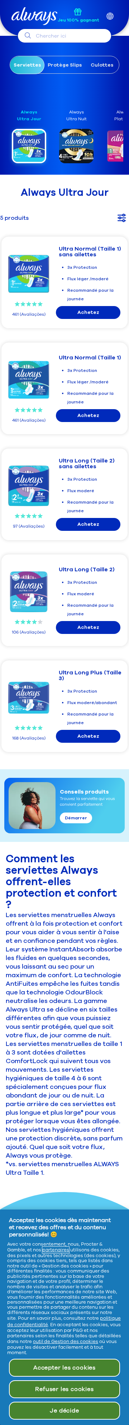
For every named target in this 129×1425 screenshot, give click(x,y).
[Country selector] (110, 16)
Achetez (88, 312)
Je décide (64, 1411)
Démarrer (76, 818)
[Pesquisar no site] (28, 35)
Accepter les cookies (64, 1368)
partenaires (55, 1250)
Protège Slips (65, 65)
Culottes (102, 65)
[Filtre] (122, 217)
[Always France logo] (34, 16)
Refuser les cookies (64, 1389)
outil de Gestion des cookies (65, 1341)
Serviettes (27, 65)
